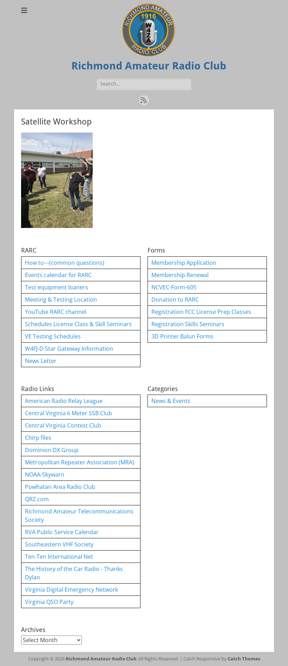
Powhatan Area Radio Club (60, 487)
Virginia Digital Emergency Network (71, 589)
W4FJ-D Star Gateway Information (69, 348)
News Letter (41, 361)
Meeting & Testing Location (61, 299)
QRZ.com (37, 499)
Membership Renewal (180, 275)
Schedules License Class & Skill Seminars (78, 324)
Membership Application (183, 263)
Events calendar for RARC (58, 275)
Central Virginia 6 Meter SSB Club (68, 413)
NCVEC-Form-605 (173, 287)
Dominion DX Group (52, 450)
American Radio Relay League (64, 401)
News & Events (170, 401)
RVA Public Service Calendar (62, 532)
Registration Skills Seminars (187, 324)
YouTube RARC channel (55, 312)
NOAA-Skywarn (44, 474)
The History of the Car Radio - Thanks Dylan (74, 573)
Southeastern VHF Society (59, 544)
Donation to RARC (175, 299)
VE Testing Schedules (53, 336)
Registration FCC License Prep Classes (201, 312)
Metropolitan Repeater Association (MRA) (79, 462)
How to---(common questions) (64, 263)
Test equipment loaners (56, 287)
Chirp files (38, 438)
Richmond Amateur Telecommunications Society (79, 515)
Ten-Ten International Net (59, 556)
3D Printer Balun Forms (182, 336)
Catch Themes (244, 658)
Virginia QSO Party (49, 602)
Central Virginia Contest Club (63, 425)
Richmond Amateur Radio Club (148, 66)
